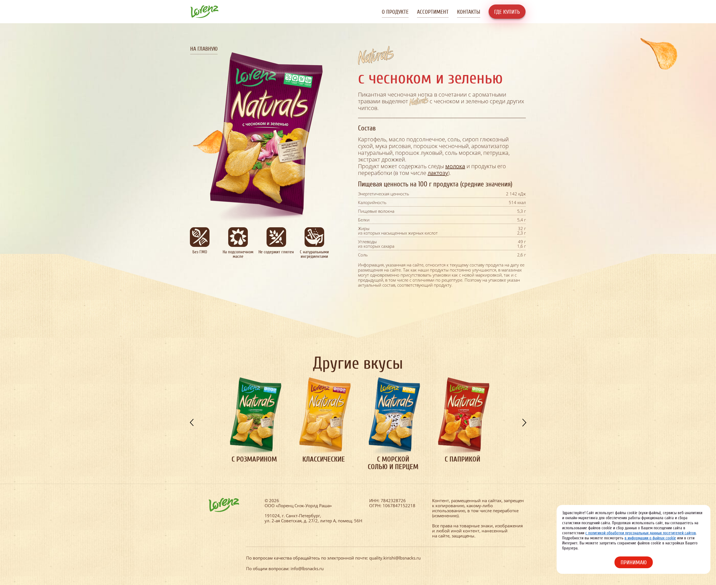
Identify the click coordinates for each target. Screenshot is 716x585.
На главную (204, 49)
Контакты (468, 12)
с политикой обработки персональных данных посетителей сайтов (640, 533)
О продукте (395, 12)
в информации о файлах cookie (650, 538)
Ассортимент (433, 12)
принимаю (634, 562)
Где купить (507, 12)
